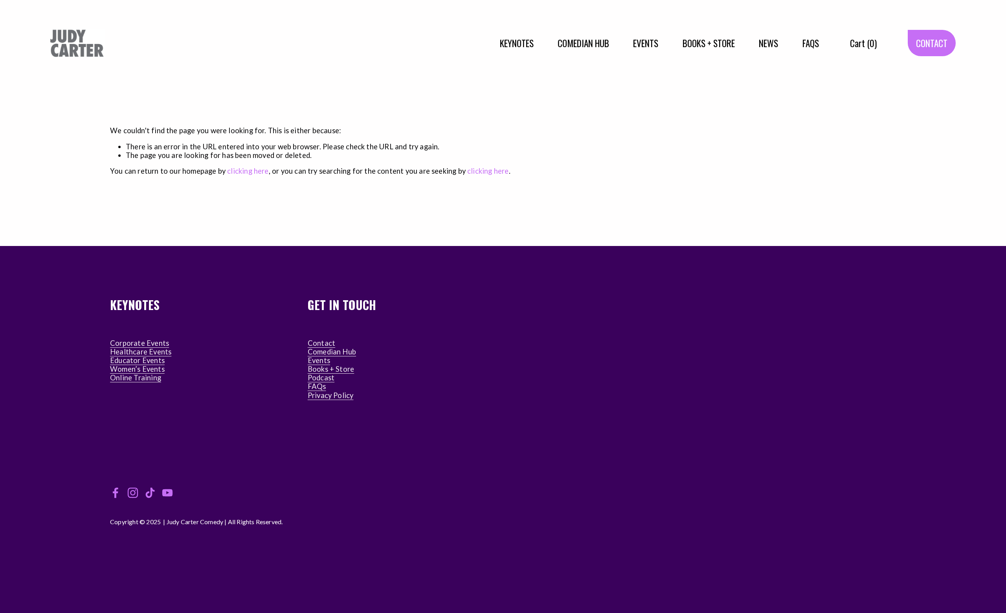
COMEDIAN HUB (583, 43)
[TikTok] (150, 492)
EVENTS (645, 43)
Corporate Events (139, 343)
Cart (863, 43)
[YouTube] (167, 492)
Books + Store (331, 369)
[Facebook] (115, 492)
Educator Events (137, 360)
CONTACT (931, 43)
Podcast (321, 377)
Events (319, 360)
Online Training (135, 377)
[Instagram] (132, 492)
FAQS (810, 43)
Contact (321, 343)
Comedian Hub (332, 351)
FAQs (317, 386)
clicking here (247, 171)
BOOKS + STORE (709, 43)
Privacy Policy (331, 395)
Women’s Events (137, 369)
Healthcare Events (140, 351)
